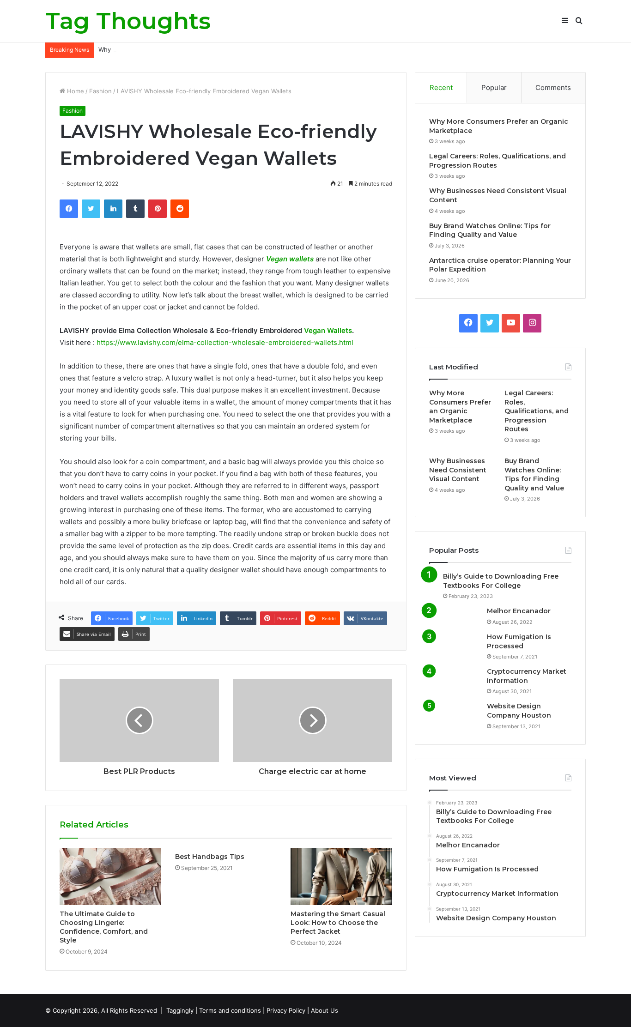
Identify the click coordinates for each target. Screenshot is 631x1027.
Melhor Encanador (519, 611)
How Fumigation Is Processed (519, 641)
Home (74, 91)
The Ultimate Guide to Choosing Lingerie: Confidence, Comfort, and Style (104, 927)
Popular (494, 87)
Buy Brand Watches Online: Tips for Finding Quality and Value (490, 230)
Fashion (100, 91)
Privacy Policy (286, 1010)
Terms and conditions (230, 1010)
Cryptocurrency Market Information (526, 676)
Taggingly (180, 1010)
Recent (441, 87)
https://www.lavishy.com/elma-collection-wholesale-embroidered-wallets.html (225, 342)
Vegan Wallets (328, 330)
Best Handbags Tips (209, 856)
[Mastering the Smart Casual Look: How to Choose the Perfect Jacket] (341, 876)
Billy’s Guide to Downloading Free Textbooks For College (500, 581)
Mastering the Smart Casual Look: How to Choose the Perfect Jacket (338, 923)
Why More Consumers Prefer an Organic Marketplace (460, 406)
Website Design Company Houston (519, 710)
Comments (553, 87)
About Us (324, 1010)
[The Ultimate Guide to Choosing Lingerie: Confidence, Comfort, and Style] (110, 876)
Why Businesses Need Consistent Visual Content (169, 49)
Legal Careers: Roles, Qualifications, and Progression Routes (536, 411)
